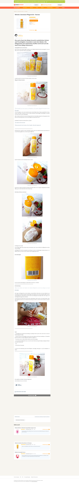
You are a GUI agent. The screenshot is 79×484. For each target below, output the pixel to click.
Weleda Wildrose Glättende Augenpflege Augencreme (25, 427)
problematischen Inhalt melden (21, 391)
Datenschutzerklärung (34, 481)
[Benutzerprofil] (16, 36)
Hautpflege (26, 11)
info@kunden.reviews (28, 481)
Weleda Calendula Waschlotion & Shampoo (23, 443)
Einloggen (60, 4)
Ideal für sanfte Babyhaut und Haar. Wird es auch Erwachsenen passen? (31, 446)
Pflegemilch (33, 22)
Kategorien (15, 11)
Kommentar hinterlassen (20, 420)
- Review (27, 14)
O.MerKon (19, 34)
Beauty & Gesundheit (20, 11)
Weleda (32, 23)
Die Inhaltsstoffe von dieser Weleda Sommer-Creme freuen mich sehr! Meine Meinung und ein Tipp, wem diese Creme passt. (35, 431)
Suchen (36, 4)
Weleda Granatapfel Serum (20, 452)
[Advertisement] (32, 406)
